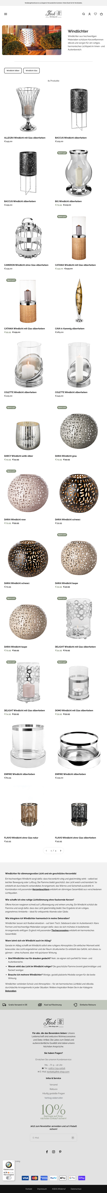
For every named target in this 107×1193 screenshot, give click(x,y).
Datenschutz (76, 1189)
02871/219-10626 (56, 1068)
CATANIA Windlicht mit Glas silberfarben (75, 265)
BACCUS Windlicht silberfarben (71, 138)
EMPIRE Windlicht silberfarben (19, 774)
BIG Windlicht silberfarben (68, 201)
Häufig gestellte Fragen (53, 1093)
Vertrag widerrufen (53, 1098)
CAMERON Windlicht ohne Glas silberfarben (26, 265)
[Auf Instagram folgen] (53, 1152)
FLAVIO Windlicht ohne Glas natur (21, 838)
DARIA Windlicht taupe (66, 583)
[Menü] (13, 1161)
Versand (54, 1084)
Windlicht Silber (13, 71)
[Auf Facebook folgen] (47, 1152)
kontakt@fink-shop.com (58, 1071)
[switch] (8, 1177)
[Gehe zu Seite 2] (60, 850)
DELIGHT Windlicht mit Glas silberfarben (75, 647)
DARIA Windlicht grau (66, 456)
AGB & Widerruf (59, 1189)
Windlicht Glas (31, 71)
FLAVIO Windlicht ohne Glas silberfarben (75, 838)
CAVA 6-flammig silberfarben (69, 328)
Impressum (42, 1189)
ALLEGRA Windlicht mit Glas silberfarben (24, 138)
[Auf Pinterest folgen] (60, 1152)
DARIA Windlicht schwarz (67, 519)
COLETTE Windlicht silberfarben (20, 392)
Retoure (53, 1089)
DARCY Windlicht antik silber (18, 456)
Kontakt (29, 1189)
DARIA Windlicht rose (15, 519)
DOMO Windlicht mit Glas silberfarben (74, 710)
